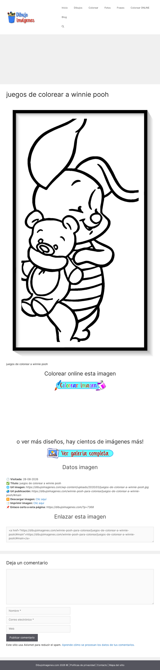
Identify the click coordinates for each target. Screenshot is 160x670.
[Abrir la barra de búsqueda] (63, 26)
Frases (120, 7)
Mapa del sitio (116, 665)
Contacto (102, 665)
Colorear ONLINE (140, 7)
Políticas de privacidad (82, 665)
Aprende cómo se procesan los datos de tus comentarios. (98, 644)
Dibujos (78, 7)
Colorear (93, 7)
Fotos (108, 7)
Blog (64, 17)
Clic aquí (41, 499)
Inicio (65, 7)
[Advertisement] (80, 58)
